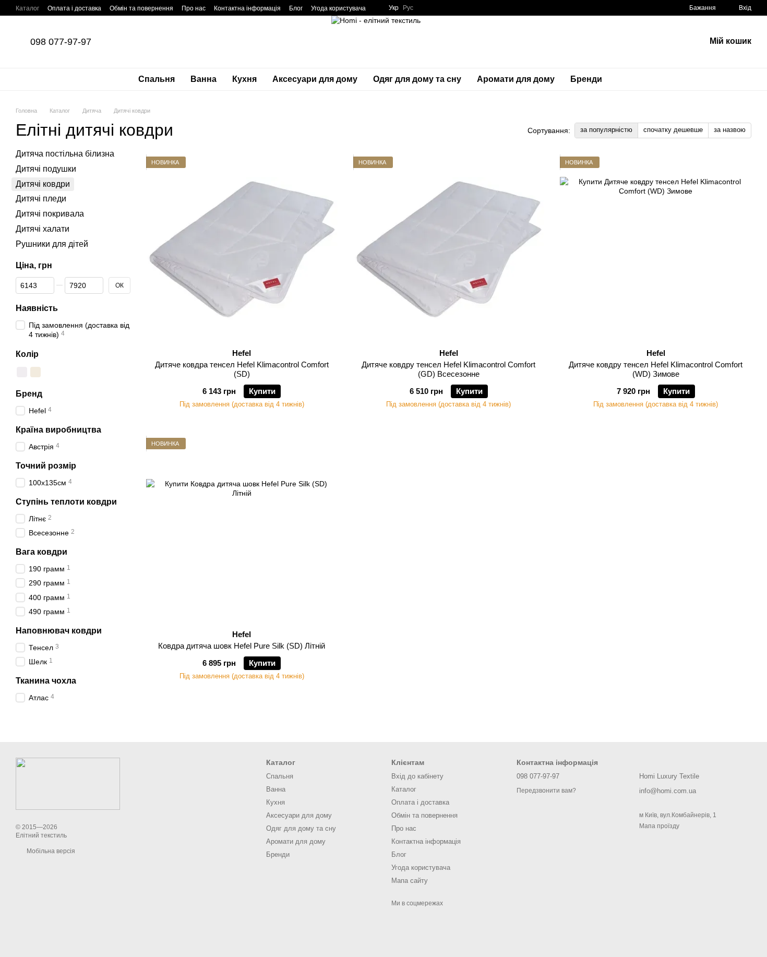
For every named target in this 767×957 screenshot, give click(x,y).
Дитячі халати (42, 228)
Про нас (194, 8)
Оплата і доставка (74, 8)
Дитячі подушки (46, 168)
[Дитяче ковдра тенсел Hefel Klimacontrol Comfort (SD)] (242, 248)
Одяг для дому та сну (417, 79)
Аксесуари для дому (314, 79)
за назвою (730, 130)
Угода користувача (338, 8)
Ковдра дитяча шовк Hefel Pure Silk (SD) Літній (241, 645)
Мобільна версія (50, 851)
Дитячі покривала (50, 213)
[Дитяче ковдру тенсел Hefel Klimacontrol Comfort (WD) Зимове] (655, 248)
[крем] (35, 372)
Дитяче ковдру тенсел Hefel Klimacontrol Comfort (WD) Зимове (655, 369)
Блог (296, 8)
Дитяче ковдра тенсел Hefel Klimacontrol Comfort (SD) (242, 369)
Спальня (156, 79)
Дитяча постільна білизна (65, 153)
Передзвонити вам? (546, 790)
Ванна (203, 79)
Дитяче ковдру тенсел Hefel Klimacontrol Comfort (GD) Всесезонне (448, 369)
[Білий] (22, 372)
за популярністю (606, 130)
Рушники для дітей (52, 244)
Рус (408, 8)
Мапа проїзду (659, 826)
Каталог (27, 8)
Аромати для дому (516, 79)
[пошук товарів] (628, 79)
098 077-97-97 (60, 41)
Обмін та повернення (141, 8)
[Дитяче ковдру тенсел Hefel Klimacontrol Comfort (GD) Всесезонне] (449, 248)
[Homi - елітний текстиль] (68, 783)
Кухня (244, 79)
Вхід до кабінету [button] (417, 776)
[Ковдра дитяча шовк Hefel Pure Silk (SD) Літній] (242, 529)
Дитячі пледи (41, 199)
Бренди (586, 79)
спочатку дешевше (673, 130)
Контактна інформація (247, 8)
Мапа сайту (409, 880)
